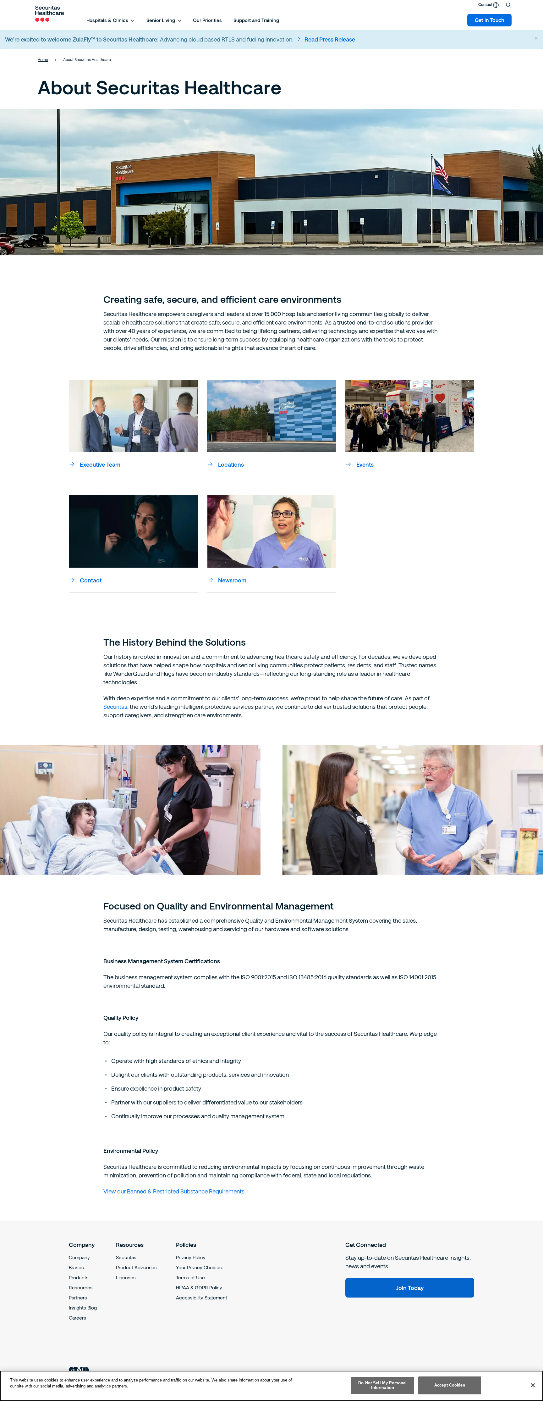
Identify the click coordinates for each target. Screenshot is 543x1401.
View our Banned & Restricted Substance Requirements (173, 1191)
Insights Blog (83, 1307)
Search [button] (508, 4)
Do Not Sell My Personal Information (382, 1385)
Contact (485, 4)
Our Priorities (207, 20)
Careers (77, 1317)
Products (79, 1277)
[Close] (533, 1385)
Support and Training (256, 20)
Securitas (115, 706)
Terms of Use (190, 1277)
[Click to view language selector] (496, 5)
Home (43, 59)
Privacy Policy (191, 1257)
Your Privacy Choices (199, 1267)
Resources (81, 1287)
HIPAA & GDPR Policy (199, 1287)
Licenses (126, 1277)
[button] (110, 20)
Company (79, 1257)
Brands (76, 1267)
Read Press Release (329, 39)
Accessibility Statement (201, 1297)
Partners (78, 1297)
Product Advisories (136, 1267)
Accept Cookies (449, 1385)
